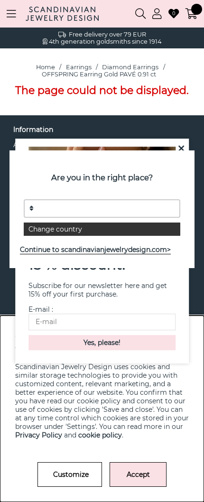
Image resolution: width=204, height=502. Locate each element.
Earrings (79, 67)
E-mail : (40, 309)
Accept (138, 474)
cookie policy (100, 435)
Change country (55, 229)
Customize (71, 474)
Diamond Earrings (130, 67)
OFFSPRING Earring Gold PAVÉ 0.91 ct (99, 74)
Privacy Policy (38, 435)
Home (45, 67)
